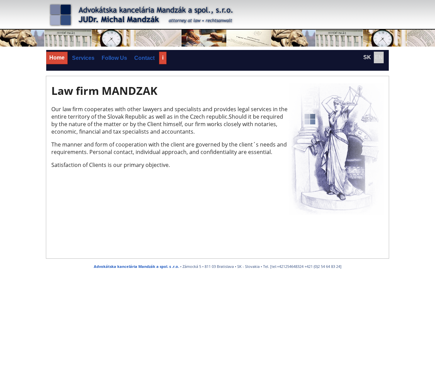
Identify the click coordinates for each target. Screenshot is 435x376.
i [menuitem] (162, 58)
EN (379, 57)
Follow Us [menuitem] (114, 58)
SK (367, 57)
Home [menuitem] (57, 58)
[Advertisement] (204, 326)
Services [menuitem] (83, 58)
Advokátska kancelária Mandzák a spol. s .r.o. (136, 266)
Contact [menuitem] (144, 58)
